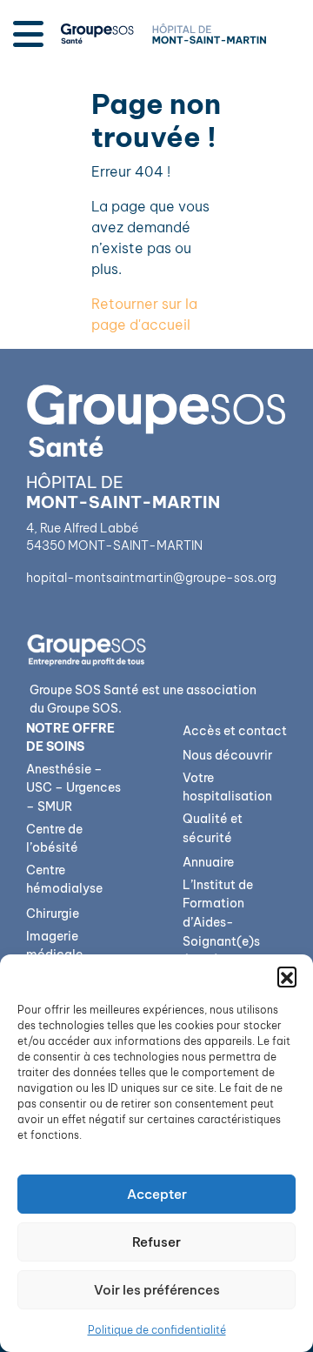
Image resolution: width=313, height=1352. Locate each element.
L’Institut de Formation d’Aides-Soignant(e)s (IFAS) (221, 922)
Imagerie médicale (54, 945)
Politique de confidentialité (157, 1329)
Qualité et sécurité (213, 828)
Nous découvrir (227, 755)
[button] (287, 976)
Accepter (157, 1194)
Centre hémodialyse (64, 879)
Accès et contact (235, 731)
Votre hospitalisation (227, 787)
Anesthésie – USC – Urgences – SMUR (73, 787)
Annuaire (208, 862)
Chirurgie (52, 913)
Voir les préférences (157, 1290)
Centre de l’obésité (54, 838)
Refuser (156, 1242)
